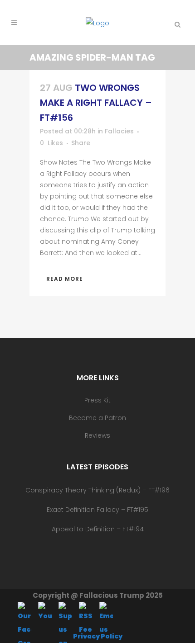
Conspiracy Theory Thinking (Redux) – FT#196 (97, 490)
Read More (64, 279)
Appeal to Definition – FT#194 (98, 529)
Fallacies (119, 131)
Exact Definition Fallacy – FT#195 (97, 509)
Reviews (97, 435)
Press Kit (97, 400)
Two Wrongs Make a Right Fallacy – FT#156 (96, 102)
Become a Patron (97, 417)
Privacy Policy (97, 636)
